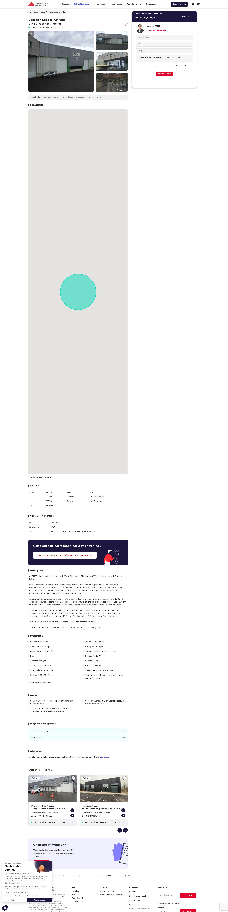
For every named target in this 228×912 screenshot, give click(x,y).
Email (160, 891)
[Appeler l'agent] (72, 810)
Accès (91, 97)
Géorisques (104, 757)
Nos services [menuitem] (134, 900)
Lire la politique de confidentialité (15, 892)
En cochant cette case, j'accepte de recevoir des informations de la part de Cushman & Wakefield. (165, 67)
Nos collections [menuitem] (78, 901)
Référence (161, 907)
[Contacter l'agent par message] (72, 815)
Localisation (35, 97)
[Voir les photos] (31, 33)
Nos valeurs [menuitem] (134, 905)
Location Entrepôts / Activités (58, 875)
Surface (47, 97)
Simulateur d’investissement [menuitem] (111, 895)
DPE (99, 97)
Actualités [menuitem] (133, 887)
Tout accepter (39, 900)
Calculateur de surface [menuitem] (109, 891)
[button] (5, 908)
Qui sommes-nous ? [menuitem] (137, 896)
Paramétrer (15, 900)
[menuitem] (192, 4)
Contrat (57, 97)
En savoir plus (68, 822)
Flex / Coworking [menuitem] (79, 898)
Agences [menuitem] (133, 892)
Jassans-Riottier (78, 875)
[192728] (126, 24)
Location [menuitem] (75, 891)
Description (68, 97)
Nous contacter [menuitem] (179, 4)
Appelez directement (157, 30)
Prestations (81, 97)
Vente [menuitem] (74, 895)
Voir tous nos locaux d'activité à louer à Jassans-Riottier (65, 555)
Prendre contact (164, 74)
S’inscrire (188, 895)
